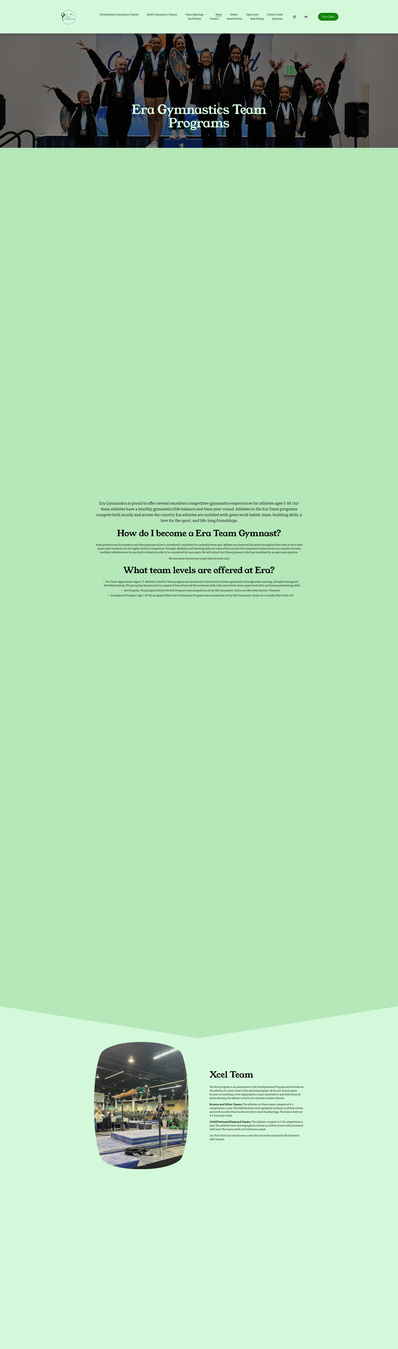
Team (218, 14)
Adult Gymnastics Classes (162, 14)
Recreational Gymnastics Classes (119, 14)
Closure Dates (275, 14)
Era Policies (194, 18)
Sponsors (277, 18)
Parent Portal (234, 18)
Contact (214, 18)
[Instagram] (294, 16)
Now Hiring (257, 18)
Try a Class (328, 16)
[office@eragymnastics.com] (306, 16)
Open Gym (252, 14)
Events (234, 14)
